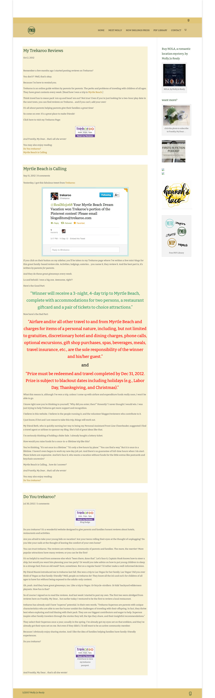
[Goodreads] (188, 21)
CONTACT (176, 30)
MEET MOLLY (115, 30)
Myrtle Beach (95, 92)
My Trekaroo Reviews (43, 50)
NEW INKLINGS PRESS (138, 30)
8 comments (43, 175)
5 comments (43, 503)
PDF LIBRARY (160, 30)
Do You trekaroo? (32, 148)
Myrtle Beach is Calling (35, 152)
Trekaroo (70, 182)
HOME (101, 30)
